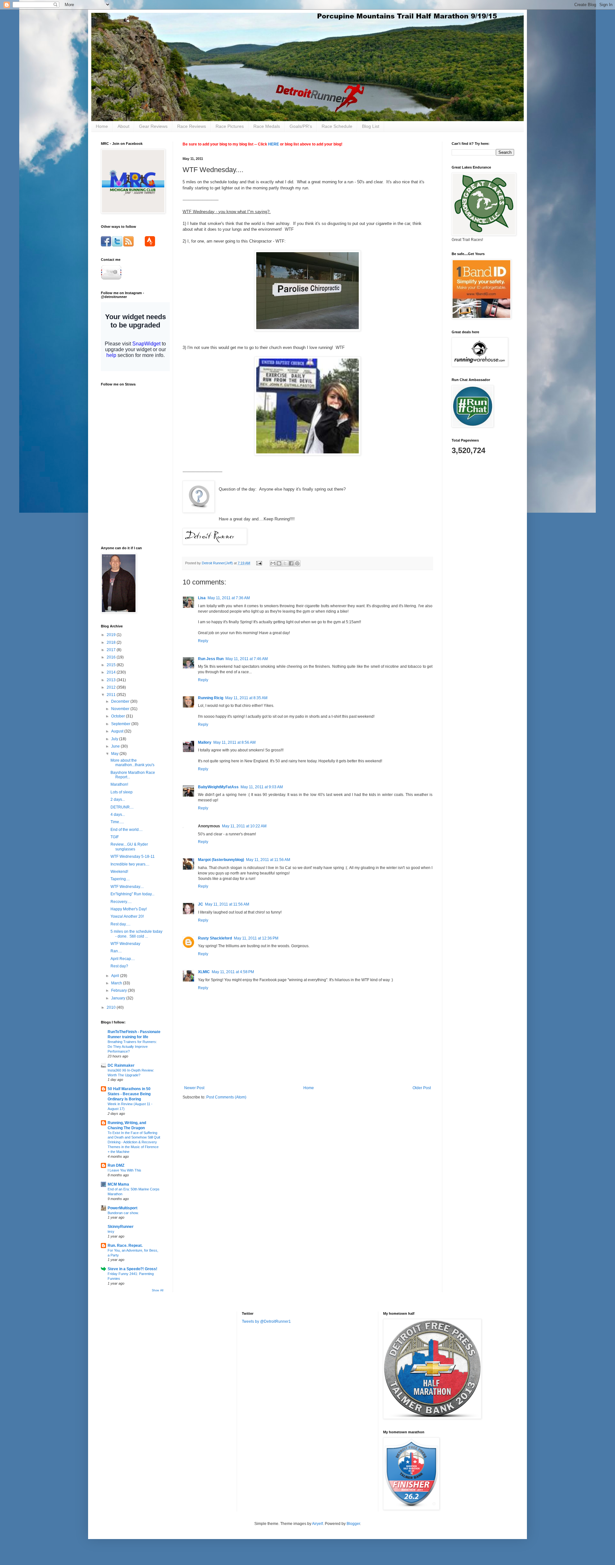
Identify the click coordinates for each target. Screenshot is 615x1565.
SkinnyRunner (121, 1226)
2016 (112, 657)
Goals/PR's (301, 126)
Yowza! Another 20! (127, 916)
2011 (112, 694)
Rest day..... (120, 924)
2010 (112, 1007)
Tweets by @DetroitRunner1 (266, 1321)
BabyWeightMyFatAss (218, 787)
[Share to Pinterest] (297, 563)
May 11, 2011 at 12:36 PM (256, 938)
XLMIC (204, 972)
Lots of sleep (122, 792)
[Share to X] (285, 563)
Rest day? (119, 966)
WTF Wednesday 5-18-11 (133, 856)
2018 (112, 642)
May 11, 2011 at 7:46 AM (247, 659)
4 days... (118, 814)
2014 (112, 672)
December (120, 701)
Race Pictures (230, 126)
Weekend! (119, 871)
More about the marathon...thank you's (132, 762)
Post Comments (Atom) (226, 1097)
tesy (111, 1231)
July (115, 739)
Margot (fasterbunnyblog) (221, 859)
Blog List (370, 126)
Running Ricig (210, 698)
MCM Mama (118, 1184)
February (119, 990)
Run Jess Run (211, 659)
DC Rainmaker (121, 1065)
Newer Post (194, 1088)
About (123, 126)
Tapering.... (120, 879)
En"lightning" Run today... (132, 894)
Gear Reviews (153, 126)
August (117, 731)
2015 (112, 665)
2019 (112, 635)
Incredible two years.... (130, 864)
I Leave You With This (124, 1170)
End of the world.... (127, 829)
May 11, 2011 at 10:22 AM (244, 826)
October (118, 716)
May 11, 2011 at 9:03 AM (262, 787)
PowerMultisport (122, 1208)
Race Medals (266, 126)
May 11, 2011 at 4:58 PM (233, 972)
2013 (112, 680)
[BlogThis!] (279, 563)
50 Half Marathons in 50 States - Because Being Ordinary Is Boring (129, 1094)
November (120, 709)
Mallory (204, 742)
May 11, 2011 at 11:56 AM (268, 859)
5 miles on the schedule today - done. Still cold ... (136, 933)
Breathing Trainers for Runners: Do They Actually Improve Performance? (132, 1046)
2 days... (118, 799)
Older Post (422, 1088)
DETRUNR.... (122, 807)
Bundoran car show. (123, 1213)
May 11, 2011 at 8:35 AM (246, 698)
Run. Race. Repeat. (125, 1245)
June (116, 746)
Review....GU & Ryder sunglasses (129, 846)
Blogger (353, 1523)
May (115, 753)
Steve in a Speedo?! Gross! (132, 1269)
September (121, 724)
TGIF (115, 837)
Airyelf (317, 1523)
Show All (157, 1290)
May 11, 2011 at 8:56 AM (234, 742)
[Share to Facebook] (291, 563)
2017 (112, 650)
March (117, 983)
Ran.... (116, 951)
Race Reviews (191, 126)
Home (102, 126)
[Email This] (273, 563)
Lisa (202, 598)
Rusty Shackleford (215, 938)
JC (200, 904)
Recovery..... (121, 901)
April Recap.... (123, 958)
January (118, 998)
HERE (273, 144)
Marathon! (119, 784)
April (115, 975)
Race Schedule (337, 126)
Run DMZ (116, 1165)
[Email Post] (259, 563)
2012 (112, 687)
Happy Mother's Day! (129, 909)
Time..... (117, 822)
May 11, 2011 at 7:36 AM (229, 598)
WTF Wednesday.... (127, 886)
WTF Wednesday (125, 943)
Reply (203, 641)
